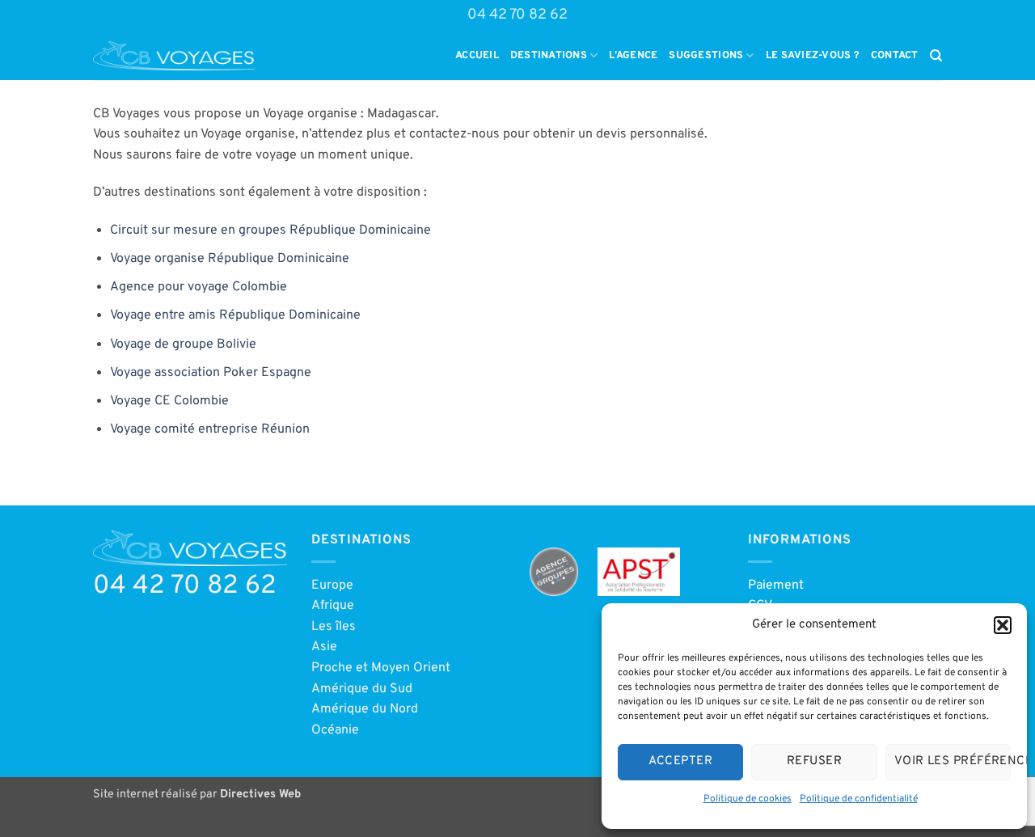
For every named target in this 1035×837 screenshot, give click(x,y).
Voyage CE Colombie (169, 401)
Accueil (477, 55)
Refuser (814, 761)
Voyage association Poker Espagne (210, 373)
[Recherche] (936, 55)
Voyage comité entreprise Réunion (210, 429)
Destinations (548, 55)
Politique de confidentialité (859, 799)
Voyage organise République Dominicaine (229, 259)
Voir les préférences (952, 761)
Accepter (680, 761)
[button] (1003, 625)
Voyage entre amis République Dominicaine (235, 315)
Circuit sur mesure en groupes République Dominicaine (270, 230)
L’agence (633, 55)
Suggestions (706, 55)
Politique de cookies (747, 799)
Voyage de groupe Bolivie (183, 344)
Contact (895, 55)
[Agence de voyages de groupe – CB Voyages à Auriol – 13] (174, 55)
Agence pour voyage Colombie (198, 287)
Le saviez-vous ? (813, 55)
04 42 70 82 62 (517, 15)
